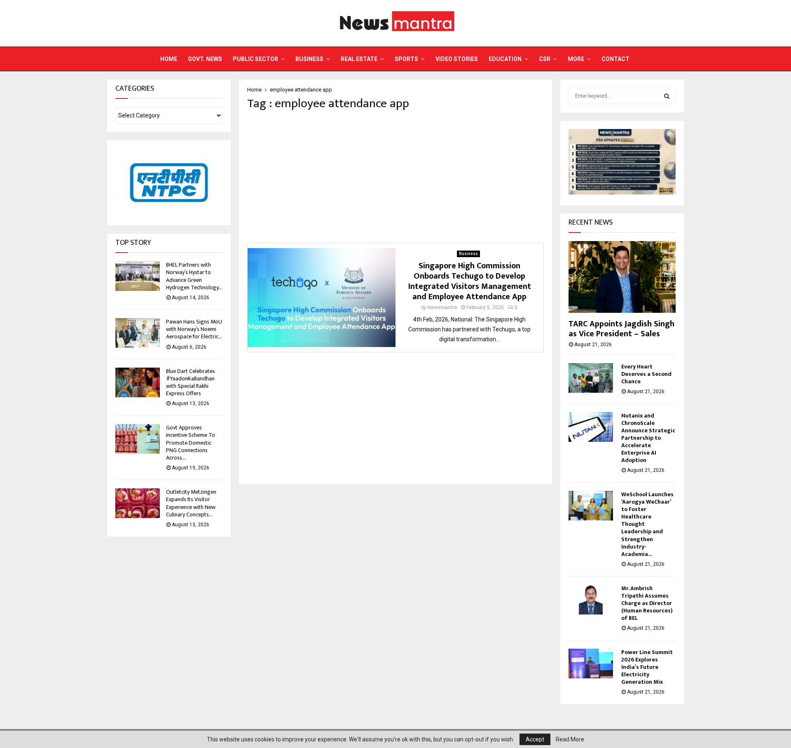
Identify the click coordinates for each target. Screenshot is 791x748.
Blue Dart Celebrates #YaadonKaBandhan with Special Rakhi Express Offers (190, 382)
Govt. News (205, 59)
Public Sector (255, 59)
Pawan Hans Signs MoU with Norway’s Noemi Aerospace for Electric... (194, 329)
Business (309, 59)
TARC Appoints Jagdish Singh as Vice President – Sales (621, 329)
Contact (615, 59)
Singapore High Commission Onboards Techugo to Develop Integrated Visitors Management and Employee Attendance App (469, 281)
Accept (535, 739)
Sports (406, 59)
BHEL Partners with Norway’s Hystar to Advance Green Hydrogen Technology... (194, 276)
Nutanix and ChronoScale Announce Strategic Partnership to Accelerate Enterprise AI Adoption (648, 438)
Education (505, 59)
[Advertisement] (395, 176)
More (576, 59)
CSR (544, 59)
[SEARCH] (667, 96)
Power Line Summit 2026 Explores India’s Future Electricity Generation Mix (647, 667)
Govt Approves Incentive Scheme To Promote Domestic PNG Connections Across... (190, 442)
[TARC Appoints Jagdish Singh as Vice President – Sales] (622, 276)
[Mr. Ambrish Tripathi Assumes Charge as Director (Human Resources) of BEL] (591, 599)
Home (168, 59)
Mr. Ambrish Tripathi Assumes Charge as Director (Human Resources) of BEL (647, 603)
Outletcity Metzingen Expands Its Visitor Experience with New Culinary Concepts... (191, 503)
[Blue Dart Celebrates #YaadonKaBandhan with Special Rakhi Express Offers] (137, 382)
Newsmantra (442, 307)
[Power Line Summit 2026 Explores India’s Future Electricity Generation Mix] (591, 663)
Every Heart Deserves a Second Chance (646, 374)
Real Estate (359, 59)
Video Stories (456, 59)
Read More (570, 739)
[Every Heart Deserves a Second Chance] (591, 378)
